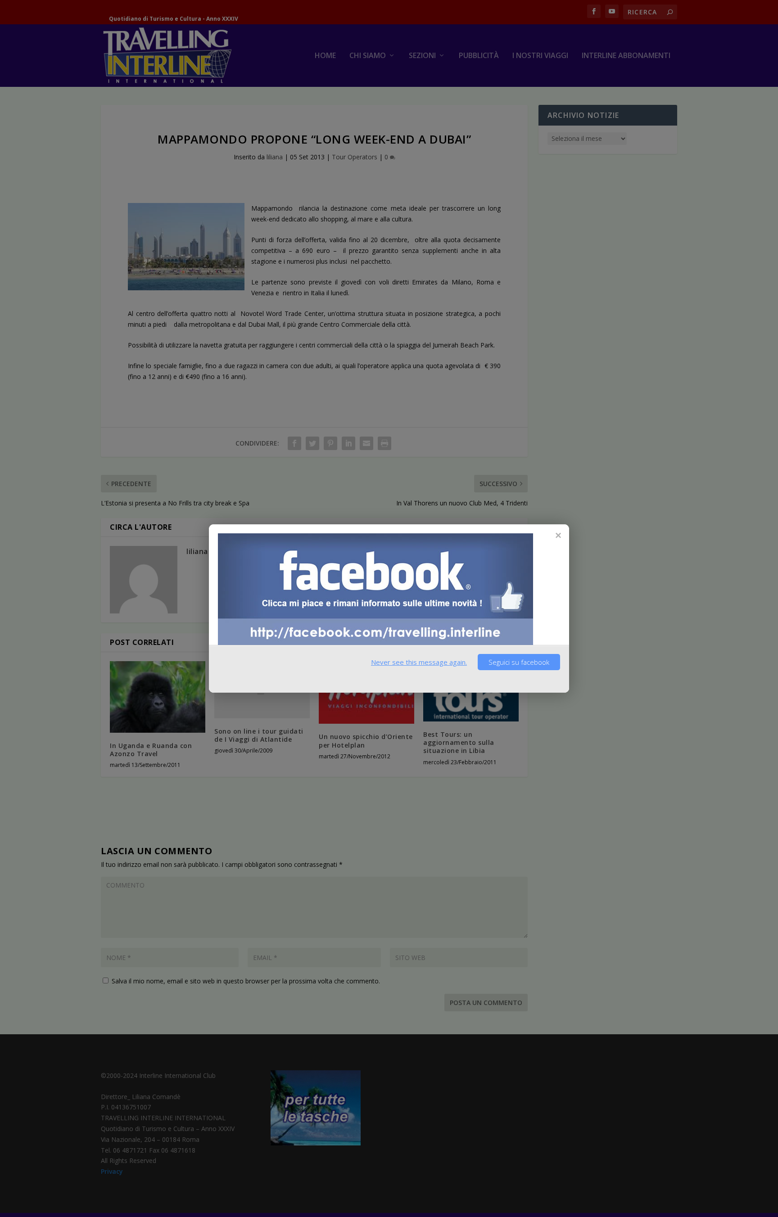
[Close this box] (558, 535)
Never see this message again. (419, 662)
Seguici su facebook (519, 662)
